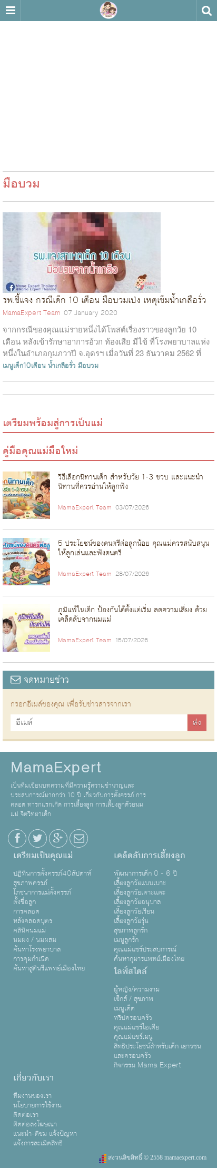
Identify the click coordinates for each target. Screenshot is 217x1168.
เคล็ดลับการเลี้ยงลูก (149, 855)
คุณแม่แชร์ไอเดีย (136, 1027)
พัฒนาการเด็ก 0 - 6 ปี (145, 873)
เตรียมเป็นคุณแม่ (43, 855)
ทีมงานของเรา (32, 1096)
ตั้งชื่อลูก (24, 902)
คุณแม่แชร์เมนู (133, 1037)
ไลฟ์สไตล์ (130, 971)
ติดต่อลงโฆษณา (35, 1124)
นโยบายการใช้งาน (37, 1105)
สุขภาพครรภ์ (30, 883)
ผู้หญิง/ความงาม (137, 989)
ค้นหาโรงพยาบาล (37, 949)
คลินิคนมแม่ (29, 930)
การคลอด (26, 911)
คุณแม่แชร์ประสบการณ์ (145, 949)
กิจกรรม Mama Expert (147, 1065)
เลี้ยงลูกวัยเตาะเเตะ (139, 892)
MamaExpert (108, 10)
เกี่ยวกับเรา (33, 1078)
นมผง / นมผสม (34, 940)
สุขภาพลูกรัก (130, 930)
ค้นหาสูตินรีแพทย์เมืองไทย (49, 968)
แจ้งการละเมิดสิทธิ (38, 1143)
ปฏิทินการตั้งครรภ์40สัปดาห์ (52, 873)
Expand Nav (10, 10)
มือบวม (88, 365)
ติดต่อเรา (25, 1115)
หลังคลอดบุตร (32, 921)
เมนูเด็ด (124, 1008)
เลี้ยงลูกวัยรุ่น (131, 921)
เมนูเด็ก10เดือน (24, 365)
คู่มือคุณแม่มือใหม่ (40, 451)
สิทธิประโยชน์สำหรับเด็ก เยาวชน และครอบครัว (157, 1051)
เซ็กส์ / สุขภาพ (133, 999)
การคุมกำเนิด (31, 959)
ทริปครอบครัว (133, 1018)
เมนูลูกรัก (126, 940)
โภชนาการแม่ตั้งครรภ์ (42, 892)
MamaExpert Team (31, 313)
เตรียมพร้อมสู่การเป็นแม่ (53, 423)
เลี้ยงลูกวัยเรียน (134, 911)
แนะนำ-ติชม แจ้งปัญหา (45, 1133)
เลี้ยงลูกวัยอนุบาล (137, 902)
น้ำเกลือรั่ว (62, 365)
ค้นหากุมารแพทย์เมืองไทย (149, 959)
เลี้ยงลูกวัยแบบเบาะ (140, 883)
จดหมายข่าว (45, 680)
